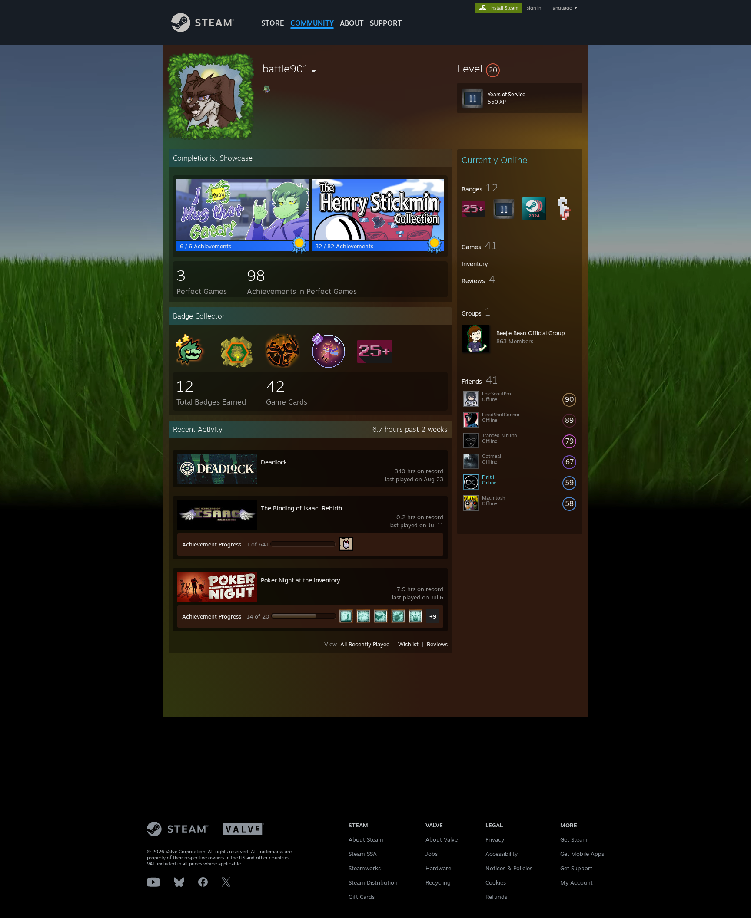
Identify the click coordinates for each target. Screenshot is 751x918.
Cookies (495, 882)
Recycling (438, 882)
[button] (519, 68)
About (352, 23)
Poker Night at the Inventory (300, 580)
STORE (272, 23)
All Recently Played (365, 644)
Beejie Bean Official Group (530, 332)
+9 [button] (432, 616)
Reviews (437, 644)
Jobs (431, 853)
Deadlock (274, 462)
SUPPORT (386, 23)
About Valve (441, 839)
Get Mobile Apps (582, 853)
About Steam (366, 839)
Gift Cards (362, 896)
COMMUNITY (312, 23)
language (562, 8)
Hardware (438, 868)
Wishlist (408, 644)
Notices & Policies (508, 868)
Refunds (496, 896)
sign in (534, 8)
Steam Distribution (373, 882)
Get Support (576, 868)
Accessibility (501, 853)
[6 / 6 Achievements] (242, 238)
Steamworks (365, 868)
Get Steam (574, 839)
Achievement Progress (211, 544)
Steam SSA (363, 853)
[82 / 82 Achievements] (378, 238)
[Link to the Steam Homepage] (202, 29)
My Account (576, 882)
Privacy (494, 839)
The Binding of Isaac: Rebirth (301, 508)
